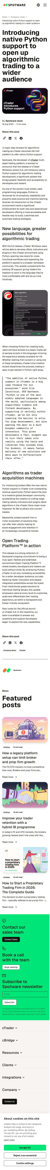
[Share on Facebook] (21, 138)
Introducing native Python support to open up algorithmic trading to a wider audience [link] (21, 22)
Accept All (25, 1147)
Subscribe (9, 1002)
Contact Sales (11, 939)
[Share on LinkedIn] (10, 138)
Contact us (10, 1101)
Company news (18, 17)
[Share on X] (15, 138)
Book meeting (11, 967)
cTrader (34, 160)
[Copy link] (4, 138)
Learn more (9, 1139)
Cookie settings (25, 1163)
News (4, 17)
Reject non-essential (25, 1155)
